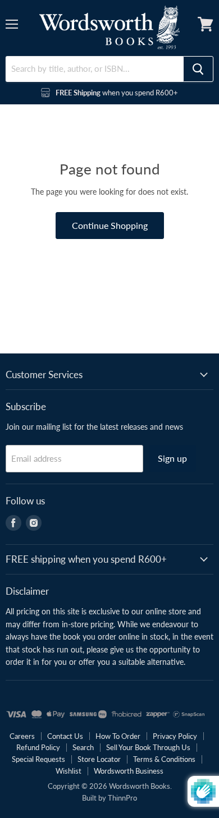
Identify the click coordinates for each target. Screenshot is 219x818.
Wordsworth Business (128, 770)
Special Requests (38, 759)
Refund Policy (38, 747)
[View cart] (205, 24)
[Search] (198, 69)
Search (83, 747)
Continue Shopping (110, 225)
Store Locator (99, 759)
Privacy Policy (175, 736)
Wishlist (68, 770)
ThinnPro (122, 797)
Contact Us (65, 736)
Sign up (172, 458)
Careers (22, 736)
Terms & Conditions (164, 759)
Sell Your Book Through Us (148, 747)
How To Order (117, 736)
